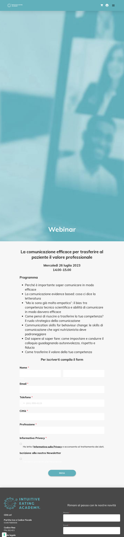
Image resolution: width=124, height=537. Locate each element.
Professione (28, 424)
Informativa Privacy (33, 438)
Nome (24, 367)
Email (24, 383)
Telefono (26, 397)
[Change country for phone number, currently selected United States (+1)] (22, 403)
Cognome (66, 379)
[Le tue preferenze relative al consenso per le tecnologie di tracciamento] (4, 534)
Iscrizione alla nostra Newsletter (40, 453)
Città (24, 411)
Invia (62, 473)
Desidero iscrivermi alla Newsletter (42, 461)
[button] (102, 5)
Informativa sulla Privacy (48, 446)
